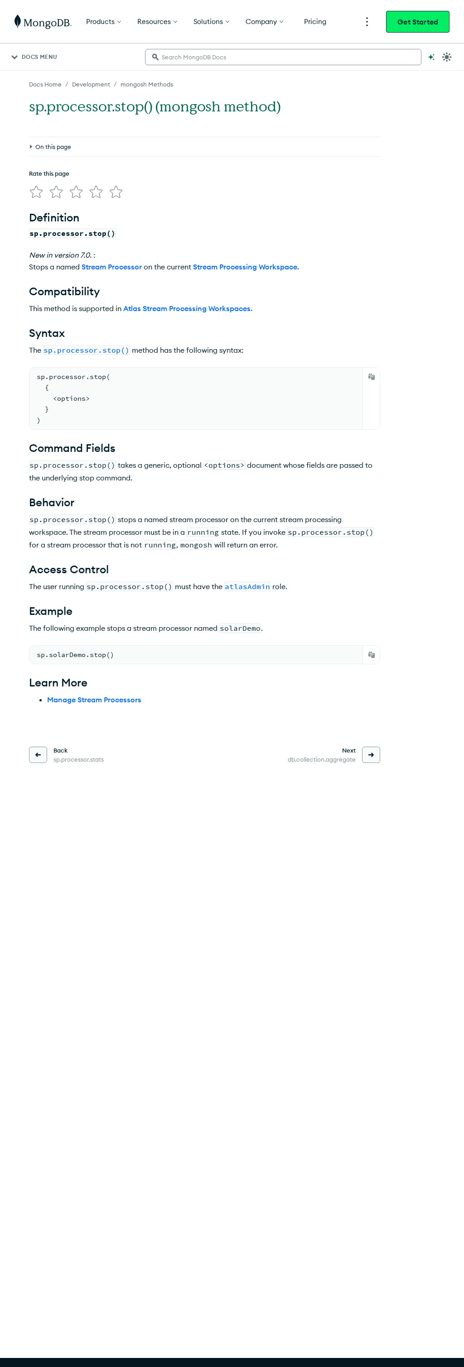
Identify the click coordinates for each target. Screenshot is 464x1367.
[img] (36, 192)
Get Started (417, 21)
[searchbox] (283, 57)
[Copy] (371, 376)
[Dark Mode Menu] (446, 57)
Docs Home (45, 84)
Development (91, 84)
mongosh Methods (147, 84)
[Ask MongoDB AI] (431, 57)
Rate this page (49, 173)
